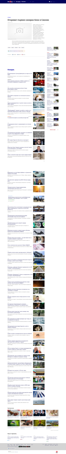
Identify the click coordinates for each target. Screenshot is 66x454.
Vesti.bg (14, 445)
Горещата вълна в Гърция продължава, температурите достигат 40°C (17, 188)
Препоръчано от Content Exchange (54, 430)
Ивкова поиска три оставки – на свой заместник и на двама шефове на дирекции (20, 238)
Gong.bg (14, 444)
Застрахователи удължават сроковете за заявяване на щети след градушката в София (20, 133)
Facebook (19, 54)
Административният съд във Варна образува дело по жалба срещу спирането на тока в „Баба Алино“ (20, 363)
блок (19, 47)
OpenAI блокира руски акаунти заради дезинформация (17, 223)
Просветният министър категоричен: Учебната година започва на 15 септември (19, 378)
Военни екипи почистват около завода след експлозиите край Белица (18, 312)
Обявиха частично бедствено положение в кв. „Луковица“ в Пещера (19, 290)
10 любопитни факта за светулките (13, 427)
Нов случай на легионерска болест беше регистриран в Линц (17, 89)
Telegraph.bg (20, 445)
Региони (24, 1)
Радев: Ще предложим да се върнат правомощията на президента (52, 79)
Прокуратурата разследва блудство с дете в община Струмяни (18, 327)
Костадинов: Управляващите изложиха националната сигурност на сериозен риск (18, 304)
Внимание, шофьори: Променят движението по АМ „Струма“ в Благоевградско (20, 268)
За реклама (46, 444)
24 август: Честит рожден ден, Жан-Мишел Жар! (39, 427)
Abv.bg (8, 444)
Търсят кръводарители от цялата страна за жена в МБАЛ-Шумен (20, 103)
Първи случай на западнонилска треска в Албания (20, 333)
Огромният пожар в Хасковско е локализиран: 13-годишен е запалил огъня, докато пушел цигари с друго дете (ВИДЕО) (52, 56)
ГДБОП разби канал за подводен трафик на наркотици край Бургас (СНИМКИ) (52, 120)
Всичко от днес (52, 129)
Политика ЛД (52, 445)
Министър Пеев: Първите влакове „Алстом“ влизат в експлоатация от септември (20, 148)
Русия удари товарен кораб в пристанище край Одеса (19, 400)
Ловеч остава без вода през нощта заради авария (20, 154)
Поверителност (47, 445)
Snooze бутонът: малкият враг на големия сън (25, 427)
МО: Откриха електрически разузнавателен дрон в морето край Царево (51, 115)
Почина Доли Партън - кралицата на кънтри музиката (50, 109)
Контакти (54, 444)
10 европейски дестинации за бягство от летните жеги (52, 427)
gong (48, 441)
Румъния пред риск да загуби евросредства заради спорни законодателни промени (20, 393)
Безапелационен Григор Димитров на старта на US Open (20, 74)
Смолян (9, 47)
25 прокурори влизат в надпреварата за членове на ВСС (19, 125)
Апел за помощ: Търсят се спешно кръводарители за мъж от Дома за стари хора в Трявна (19, 349)
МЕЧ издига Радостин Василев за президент (18, 140)
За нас (43, 444)
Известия (57, 445)
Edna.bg (11, 445)
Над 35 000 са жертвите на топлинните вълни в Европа (19, 96)
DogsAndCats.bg (18, 444)
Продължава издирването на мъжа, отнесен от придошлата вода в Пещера (51, 49)
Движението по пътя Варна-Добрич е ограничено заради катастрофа (19, 173)
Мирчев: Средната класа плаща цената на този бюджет (19, 297)
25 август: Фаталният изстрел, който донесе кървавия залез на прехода (39, 437)
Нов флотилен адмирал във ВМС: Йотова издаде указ (19, 180)
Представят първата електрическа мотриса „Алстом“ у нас (51, 74)
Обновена (48, 52)
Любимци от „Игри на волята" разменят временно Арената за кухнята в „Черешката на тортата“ (52, 96)
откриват (16, 47)
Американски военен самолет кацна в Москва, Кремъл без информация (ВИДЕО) (19, 231)
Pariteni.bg (9, 445)
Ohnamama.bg (28, 444)
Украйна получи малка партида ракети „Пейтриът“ (20, 252)
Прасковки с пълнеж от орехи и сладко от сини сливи (25, 417)
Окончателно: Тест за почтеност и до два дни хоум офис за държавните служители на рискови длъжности (20, 208)
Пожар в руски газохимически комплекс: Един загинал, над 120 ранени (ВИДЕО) (19, 282)
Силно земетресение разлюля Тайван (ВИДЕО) (19, 245)
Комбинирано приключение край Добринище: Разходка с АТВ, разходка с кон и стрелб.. (19, 198)
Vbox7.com (11, 444)
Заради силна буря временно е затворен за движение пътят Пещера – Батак (52, 91)
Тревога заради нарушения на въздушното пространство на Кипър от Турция (18, 341)
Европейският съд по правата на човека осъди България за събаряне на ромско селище (19, 356)
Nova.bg (17, 445)
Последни (18, 1)
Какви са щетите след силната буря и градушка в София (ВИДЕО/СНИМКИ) (51, 69)
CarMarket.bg (22, 444)
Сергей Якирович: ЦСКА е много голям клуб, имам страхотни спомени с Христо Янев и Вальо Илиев (52, 438)
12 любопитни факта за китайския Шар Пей (18, 117)
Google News (14, 54)
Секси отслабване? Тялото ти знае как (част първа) (52, 417)
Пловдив (11, 70)
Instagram (24, 54)
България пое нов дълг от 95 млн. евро (17, 370)
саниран (23, 47)
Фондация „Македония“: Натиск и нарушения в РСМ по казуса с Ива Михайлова (20, 275)
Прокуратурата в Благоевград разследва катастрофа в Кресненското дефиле (17, 216)
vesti (34, 440)
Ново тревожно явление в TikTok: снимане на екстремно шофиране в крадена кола (18, 81)
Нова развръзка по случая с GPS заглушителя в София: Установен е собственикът (52, 85)
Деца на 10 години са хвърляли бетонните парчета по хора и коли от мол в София (20, 260)
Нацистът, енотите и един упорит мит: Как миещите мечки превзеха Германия (13, 437)
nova (8, 440)
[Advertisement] (26, 62)
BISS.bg (25, 444)
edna (21, 439)
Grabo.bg (32, 444)
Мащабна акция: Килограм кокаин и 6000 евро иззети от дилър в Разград (19, 386)
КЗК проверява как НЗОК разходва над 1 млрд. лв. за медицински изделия (19, 319)
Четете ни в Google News (12, 448)
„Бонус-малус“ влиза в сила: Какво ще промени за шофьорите (50, 125)
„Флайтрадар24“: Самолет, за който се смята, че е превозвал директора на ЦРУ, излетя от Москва (19, 111)
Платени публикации (50, 444)
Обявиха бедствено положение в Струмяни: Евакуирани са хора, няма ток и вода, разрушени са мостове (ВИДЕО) (52, 63)
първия (13, 47)
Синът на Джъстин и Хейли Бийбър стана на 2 (26, 437)
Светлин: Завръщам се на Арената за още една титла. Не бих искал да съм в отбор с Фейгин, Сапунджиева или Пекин (52, 102)
